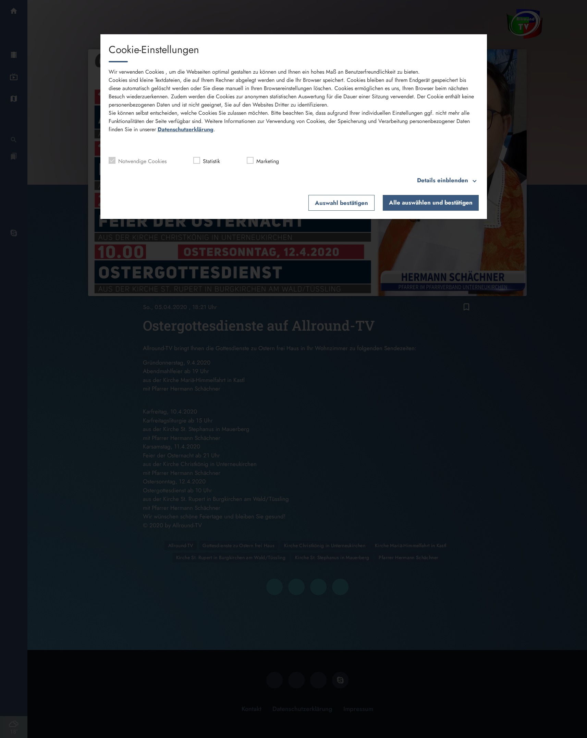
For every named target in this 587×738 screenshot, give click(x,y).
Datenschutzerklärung (185, 129)
